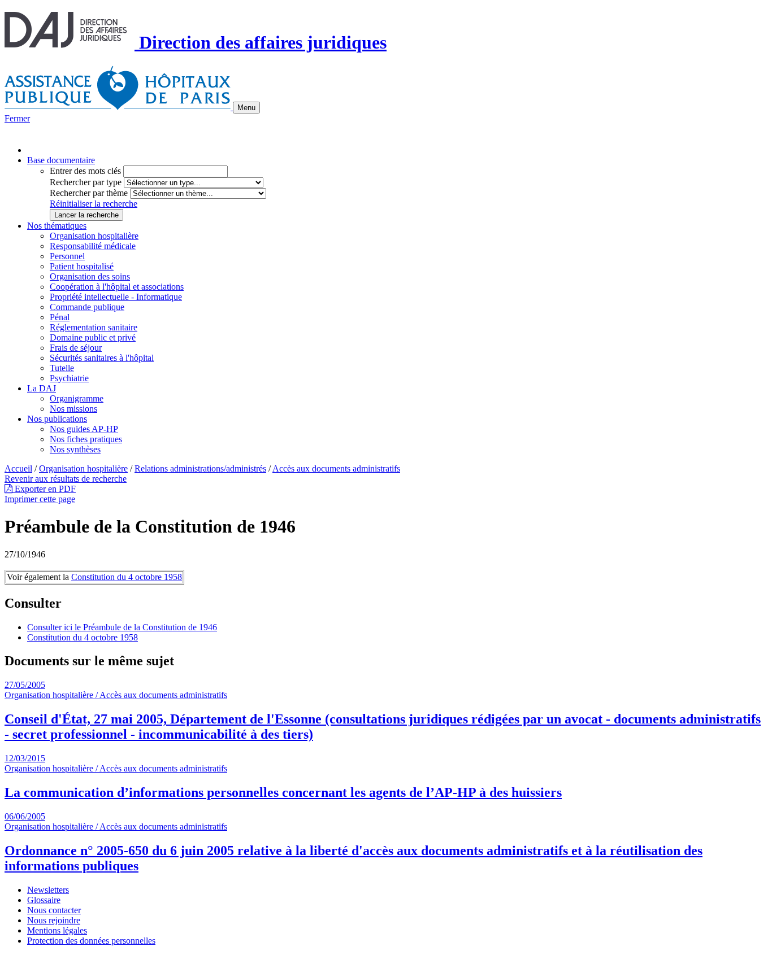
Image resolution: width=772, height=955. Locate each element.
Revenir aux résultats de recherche (66, 478)
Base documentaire (61, 160)
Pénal (60, 317)
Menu (246, 107)
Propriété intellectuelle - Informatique (116, 297)
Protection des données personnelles (91, 940)
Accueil (18, 468)
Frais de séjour (76, 347)
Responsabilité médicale (93, 246)
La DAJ (41, 388)
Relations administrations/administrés (200, 468)
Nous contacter (54, 910)
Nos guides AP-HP (84, 429)
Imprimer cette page (40, 499)
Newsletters (48, 890)
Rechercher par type (86, 182)
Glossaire (43, 900)
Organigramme (76, 398)
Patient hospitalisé (82, 266)
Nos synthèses (75, 449)
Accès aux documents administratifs (336, 468)
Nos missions (73, 408)
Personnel (67, 256)
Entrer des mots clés (85, 171)
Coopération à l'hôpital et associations (117, 286)
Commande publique (87, 307)
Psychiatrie (69, 378)
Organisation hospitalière (94, 236)
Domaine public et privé (93, 337)
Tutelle (62, 368)
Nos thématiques (56, 225)
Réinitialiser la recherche (93, 203)
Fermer (17, 118)
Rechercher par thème (89, 193)
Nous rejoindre (53, 920)
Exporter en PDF (44, 489)
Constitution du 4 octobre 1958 (126, 577)
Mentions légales (57, 930)
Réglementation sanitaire (93, 327)
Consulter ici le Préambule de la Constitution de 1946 (122, 627)
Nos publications (57, 419)
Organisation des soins (90, 276)
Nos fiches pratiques (86, 439)
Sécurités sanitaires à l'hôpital (102, 358)
